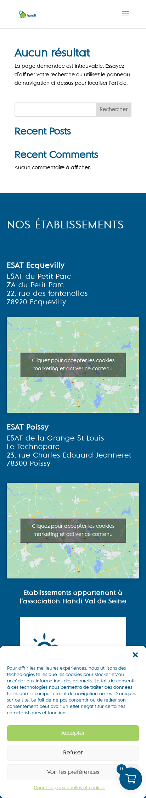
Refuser (73, 752)
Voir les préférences (73, 772)
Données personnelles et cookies (69, 788)
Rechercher (114, 109)
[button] (135, 654)
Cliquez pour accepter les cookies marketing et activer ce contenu (73, 364)
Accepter (73, 733)
